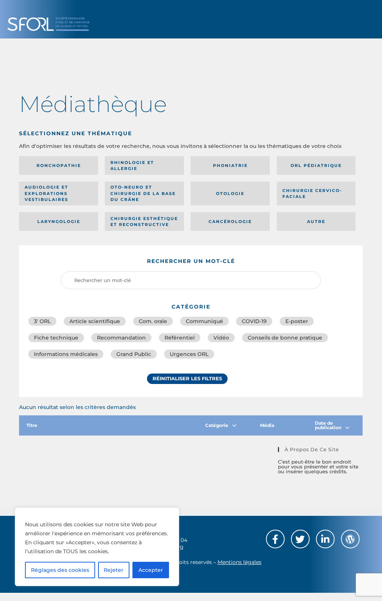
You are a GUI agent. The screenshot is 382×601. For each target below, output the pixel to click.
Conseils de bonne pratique (285, 337)
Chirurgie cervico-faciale (312, 193)
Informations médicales (66, 354)
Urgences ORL (189, 354)
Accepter (150, 570)
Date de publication (328, 425)
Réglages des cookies (60, 570)
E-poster (296, 321)
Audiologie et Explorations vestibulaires (46, 193)
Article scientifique (94, 321)
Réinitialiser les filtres (187, 378)
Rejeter (113, 570)
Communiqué (204, 321)
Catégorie (216, 425)
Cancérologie (230, 221)
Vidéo (221, 337)
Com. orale (153, 321)
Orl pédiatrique (316, 165)
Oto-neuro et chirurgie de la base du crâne (143, 193)
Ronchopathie (59, 165)
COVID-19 (254, 321)
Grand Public (133, 354)
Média (267, 425)
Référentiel (180, 337)
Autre (316, 221)
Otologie (230, 193)
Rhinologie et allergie (132, 165)
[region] (97, 547)
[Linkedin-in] (325, 539)
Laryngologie (58, 221)
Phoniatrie (230, 165)
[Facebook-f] (275, 539)
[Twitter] (300, 539)
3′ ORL (42, 321)
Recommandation (121, 337)
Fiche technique (56, 337)
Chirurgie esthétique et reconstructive (144, 221)
